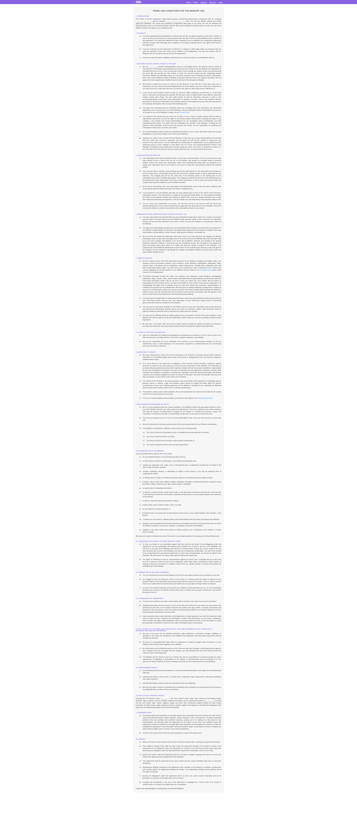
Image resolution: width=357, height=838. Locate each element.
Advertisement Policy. (205, 398)
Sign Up (212, 2)
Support (204, 2)
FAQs (196, 2)
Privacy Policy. (184, 112)
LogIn (220, 2)
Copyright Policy (206, 270)
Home (189, 2)
